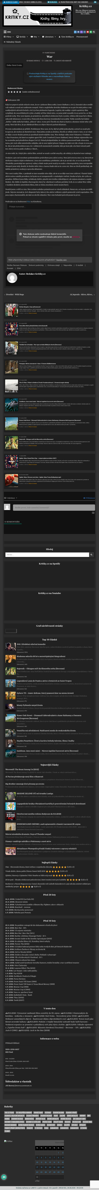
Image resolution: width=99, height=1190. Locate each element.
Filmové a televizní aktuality (14, 1115)
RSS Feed (9, 1052)
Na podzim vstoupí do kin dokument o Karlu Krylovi (36, 925)
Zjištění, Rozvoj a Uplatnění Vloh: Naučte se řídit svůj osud (28, 875)
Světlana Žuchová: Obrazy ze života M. (30, 949)
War (49, 57)
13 (50, 1162)
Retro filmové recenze (26, 1125)
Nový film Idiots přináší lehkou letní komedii (33, 325)
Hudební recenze (17, 1119)
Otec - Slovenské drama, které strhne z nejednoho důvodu (28, 867)
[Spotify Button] (90, 32)
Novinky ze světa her (33, 1122)
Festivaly (48, 1112)
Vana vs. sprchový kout (23, 992)
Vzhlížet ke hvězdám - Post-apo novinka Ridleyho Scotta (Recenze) (40, 344)
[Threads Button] (81, 32)
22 (58, 1167)
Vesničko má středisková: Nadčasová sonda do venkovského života (46, 731)
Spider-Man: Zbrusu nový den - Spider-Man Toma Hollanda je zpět (40, 477)
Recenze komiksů (10, 1125)
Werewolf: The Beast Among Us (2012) (22, 769)
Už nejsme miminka (23, 931)
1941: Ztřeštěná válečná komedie (31, 644)
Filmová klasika (58, 1112)
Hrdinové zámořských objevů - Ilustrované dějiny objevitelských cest (35, 1019)
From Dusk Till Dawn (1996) (25, 982)
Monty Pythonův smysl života (30, 705)
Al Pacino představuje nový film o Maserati (24, 777)
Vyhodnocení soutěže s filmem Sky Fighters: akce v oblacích (39, 905)
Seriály (23, 37)
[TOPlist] (8, 1141)
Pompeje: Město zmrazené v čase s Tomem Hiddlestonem (37, 363)
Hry (35, 37)
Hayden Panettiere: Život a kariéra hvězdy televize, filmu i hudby (45, 741)
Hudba (7, 1119)
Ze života (83, 1128)
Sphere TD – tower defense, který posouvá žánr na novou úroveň (45, 693)
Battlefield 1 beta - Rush (23, 995)
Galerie (62, 1115)
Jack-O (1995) (11, 1030)
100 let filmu (9, 1112)
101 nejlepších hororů (24, 1112)
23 (63, 1167)
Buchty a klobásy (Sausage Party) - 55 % (30, 936)
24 (37, 1172)
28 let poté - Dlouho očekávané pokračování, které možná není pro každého (35, 880)
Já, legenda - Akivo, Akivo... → (82, 295)
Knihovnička (29, 1119)
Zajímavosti (54, 1128)
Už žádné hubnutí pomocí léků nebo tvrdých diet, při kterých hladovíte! (43, 947)
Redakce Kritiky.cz (34, 60)
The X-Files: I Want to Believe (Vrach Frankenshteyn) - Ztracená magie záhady (44, 382)
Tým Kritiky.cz (67, 37)
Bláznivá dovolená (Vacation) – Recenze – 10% (58, 1028)
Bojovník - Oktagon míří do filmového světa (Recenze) (36, 439)
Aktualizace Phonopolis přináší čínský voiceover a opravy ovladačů (47, 849)
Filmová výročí (71, 1112)
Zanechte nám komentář (63, 60)
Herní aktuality (72, 1115)
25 (41, 1172)
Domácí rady (38, 1112)
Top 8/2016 (17, 973)
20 (50, 1167)
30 (63, 1172)
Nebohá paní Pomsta (22, 913)
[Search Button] (94, 32)
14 (54, 1162)
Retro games (40, 1125)
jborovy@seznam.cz (23, 1086)
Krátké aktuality (53, 1119)
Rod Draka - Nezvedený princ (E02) (61, 1016)
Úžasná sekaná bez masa (25, 960)
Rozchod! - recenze (22, 907)
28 (54, 1172)
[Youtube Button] (87, 32)
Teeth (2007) (19, 1000)
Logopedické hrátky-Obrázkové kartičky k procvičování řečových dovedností (51, 804)
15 (58, 1162)
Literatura (49, 37)
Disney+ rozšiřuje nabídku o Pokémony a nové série (28, 841)
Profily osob (47, 1122)
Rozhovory (51, 1125)
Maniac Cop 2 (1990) (22, 990)
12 (46, 1162)
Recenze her (77, 1122)
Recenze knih (87, 1122)
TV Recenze (38, 1128)
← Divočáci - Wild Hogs (14, 295)
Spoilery (82, 1125)
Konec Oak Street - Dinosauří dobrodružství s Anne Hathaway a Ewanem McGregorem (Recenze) (50, 420)
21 (54, 1167)
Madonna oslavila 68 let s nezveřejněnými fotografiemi (41, 656)
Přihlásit (8, 1043)
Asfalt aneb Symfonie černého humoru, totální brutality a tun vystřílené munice (47, 963)
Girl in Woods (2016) (23, 952)
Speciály (74, 1125)
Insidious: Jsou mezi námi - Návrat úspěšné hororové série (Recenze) (41, 401)
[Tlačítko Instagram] (84, 32)
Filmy (8, 37)
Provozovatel (82, 37)
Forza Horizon (20, 979)
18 (41, 1167)
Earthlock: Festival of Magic (25, 976)
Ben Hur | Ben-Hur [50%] (24, 933)
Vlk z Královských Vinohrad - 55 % (28, 957)
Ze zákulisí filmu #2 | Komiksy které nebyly (32, 941)
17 (37, 1167)
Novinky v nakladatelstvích (14, 1122)
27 (50, 1172)
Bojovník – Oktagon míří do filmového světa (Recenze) (40, 669)
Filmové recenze (50, 53)
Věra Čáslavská (20, 965)
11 (41, 1162)
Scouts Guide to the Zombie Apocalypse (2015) (33, 939)
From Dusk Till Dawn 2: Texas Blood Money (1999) (34, 984)
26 (46, 1172)
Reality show (58, 1122)
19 (46, 1167)
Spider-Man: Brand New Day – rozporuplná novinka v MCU (37, 458)
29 (58, 1172)
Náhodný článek (13, 42)
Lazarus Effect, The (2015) (24, 968)
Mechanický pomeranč (23, 910)
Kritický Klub (40, 1119)
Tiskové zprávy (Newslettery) (15, 1128)
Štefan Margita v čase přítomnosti (29, 307)
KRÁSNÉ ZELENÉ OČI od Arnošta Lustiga (35, 794)
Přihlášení (90, 498)
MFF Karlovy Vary (79, 1119)
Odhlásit (16, 1043)
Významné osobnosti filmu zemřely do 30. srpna (38, 1013)
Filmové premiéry (32, 1115)
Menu (9, 32)
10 (37, 1162)
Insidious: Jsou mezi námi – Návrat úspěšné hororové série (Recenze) (47, 751)
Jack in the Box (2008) (40, 1030)
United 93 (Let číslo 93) (24, 899)
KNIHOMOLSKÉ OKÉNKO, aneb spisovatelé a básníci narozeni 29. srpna (48, 824)
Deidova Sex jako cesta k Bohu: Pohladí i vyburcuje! (35, 955)
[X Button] (75, 32)
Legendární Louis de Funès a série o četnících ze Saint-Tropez (44, 681)
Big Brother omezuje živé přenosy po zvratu (24, 784)
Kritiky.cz (85, 6)
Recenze (67, 1122)
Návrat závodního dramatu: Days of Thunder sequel (28, 834)
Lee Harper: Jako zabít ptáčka (25, 971)
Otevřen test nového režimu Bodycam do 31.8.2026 (39, 814)
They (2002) (19, 998)
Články (7, 1131)
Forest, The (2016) (22, 944)
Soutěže (66, 1125)
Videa (46, 1128)
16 (63, 1162)
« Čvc (37, 1181)
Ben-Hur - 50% (20, 928)
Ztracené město (21, 902)
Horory (82, 1115)
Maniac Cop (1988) (21, 987)
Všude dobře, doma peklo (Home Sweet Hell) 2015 (25, 871)
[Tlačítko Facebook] (78, 32)
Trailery (30, 1128)
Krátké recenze (66, 1119)
